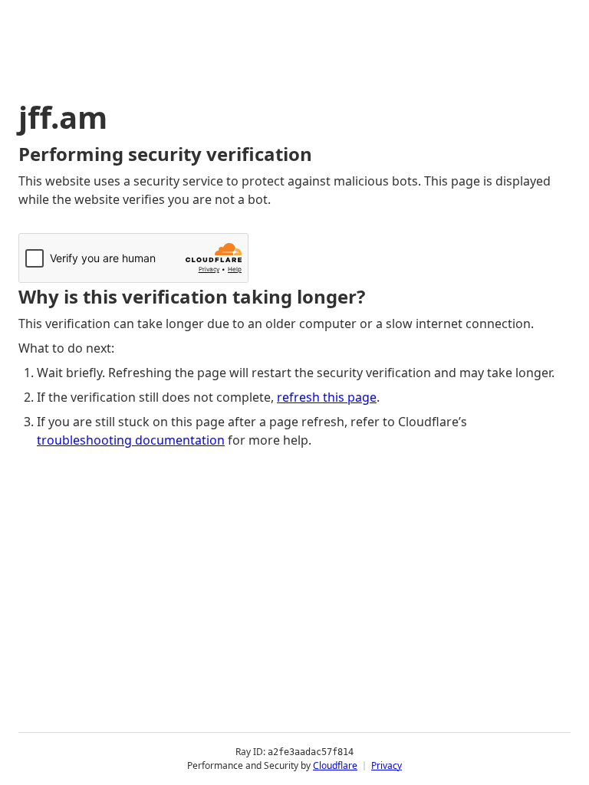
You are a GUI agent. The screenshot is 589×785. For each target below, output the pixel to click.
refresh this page (327, 397)
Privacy (386, 765)
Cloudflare (335, 765)
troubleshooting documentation (131, 440)
